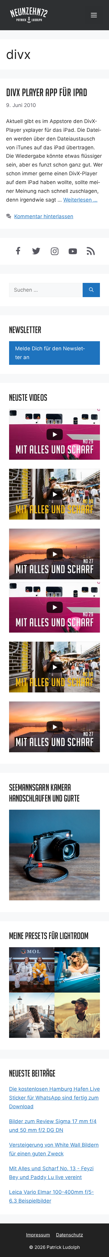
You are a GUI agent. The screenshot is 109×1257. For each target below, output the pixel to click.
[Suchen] (91, 290)
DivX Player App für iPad (46, 92)
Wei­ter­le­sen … (80, 200)
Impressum (38, 1235)
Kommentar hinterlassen (43, 216)
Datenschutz (69, 1235)
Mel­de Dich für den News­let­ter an (50, 352)
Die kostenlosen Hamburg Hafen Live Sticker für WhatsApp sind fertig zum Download (54, 1098)
